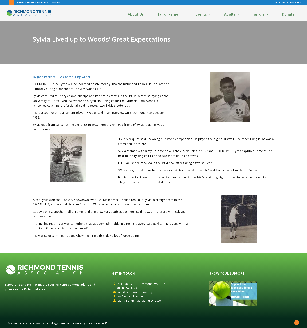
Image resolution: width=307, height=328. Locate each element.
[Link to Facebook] (7, 2)
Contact (30, 2)
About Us (136, 14)
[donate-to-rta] (233, 293)
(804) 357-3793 (292, 2)
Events (201, 14)
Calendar (20, 2)
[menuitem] (20, 2)
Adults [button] (229, 14)
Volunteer (56, 2)
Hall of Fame (167, 14)
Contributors (42, 2)
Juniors (259, 14)
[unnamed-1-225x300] (68, 158)
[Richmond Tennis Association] (29, 13)
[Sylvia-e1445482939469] (230, 97)
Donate (288, 14)
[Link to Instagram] (11, 2)
